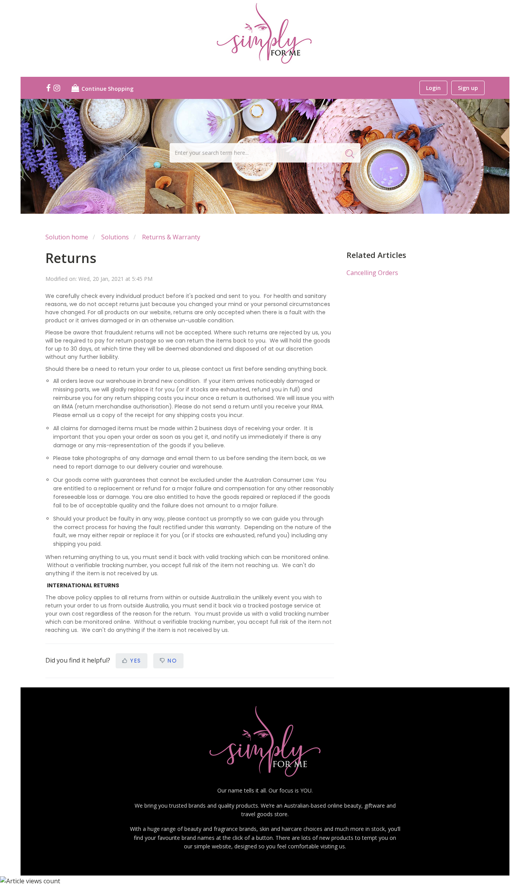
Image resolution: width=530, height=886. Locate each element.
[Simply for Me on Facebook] (49, 88)
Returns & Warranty (171, 237)
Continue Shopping (106, 88)
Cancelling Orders (372, 272)
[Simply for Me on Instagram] (57, 88)
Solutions (115, 237)
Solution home (66, 237)
